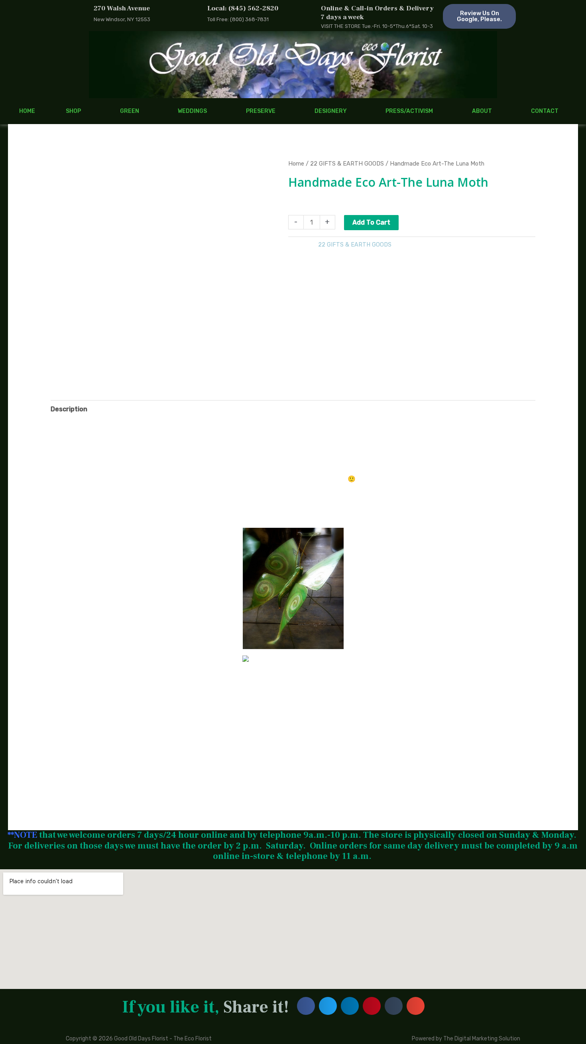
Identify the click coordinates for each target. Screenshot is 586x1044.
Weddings (192, 111)
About (482, 111)
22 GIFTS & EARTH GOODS (347, 163)
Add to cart (371, 222)
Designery (331, 111)
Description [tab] (69, 409)
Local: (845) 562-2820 (242, 8)
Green (129, 111)
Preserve (260, 111)
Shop (73, 111)
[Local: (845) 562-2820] (193, 14)
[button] (306, 1006)
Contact (544, 111)
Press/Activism (409, 111)
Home (27, 111)
